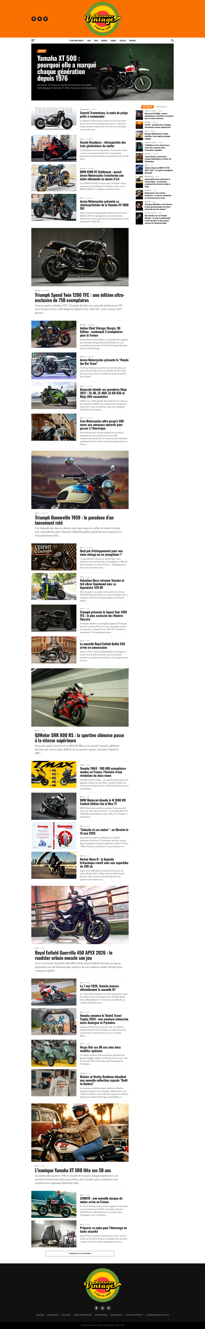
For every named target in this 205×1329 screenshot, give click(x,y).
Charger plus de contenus (80, 1253)
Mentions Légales (116, 1315)
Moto (96, 40)
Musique (104, 40)
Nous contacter (52, 1315)
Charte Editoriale (101, 1315)
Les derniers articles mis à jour (157, 1315)
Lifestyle (123, 40)
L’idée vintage (66, 1315)
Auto (89, 40)
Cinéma (113, 40)
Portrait (132, 40)
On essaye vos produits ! (134, 1315)
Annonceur (40, 1315)
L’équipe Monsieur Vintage (83, 1315)
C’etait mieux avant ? (76, 40)
